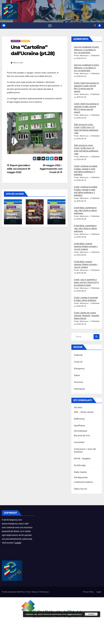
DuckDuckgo (80, 465)
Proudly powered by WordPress (13, 592)
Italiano (81, 1)
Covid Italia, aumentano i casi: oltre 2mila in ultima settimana (85, 210)
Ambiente (78, 355)
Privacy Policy (88, 592)
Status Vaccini (80, 489)
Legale (18, 543)
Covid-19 (10, 203)
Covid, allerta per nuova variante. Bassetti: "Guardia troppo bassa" (86, 315)
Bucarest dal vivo (82, 435)
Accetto (91, 614)
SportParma (79, 425)
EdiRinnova (79, 419)
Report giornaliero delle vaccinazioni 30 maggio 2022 (18, 169)
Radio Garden (80, 472)
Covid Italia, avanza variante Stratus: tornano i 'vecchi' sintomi (86, 246)
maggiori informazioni (74, 614)
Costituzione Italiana (83, 482)
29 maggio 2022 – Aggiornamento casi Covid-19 (51, 169)
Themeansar (44, 592)
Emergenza (16, 41)
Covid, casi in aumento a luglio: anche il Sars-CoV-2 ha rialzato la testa (86, 282)
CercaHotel (79, 442)
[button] (95, 25)
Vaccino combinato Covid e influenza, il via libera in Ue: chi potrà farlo (86, 50)
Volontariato (79, 389)
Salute (9, 210)
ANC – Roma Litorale (84, 412)
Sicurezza (25, 41)
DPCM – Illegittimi (82, 459)
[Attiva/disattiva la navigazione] (49, 25)
